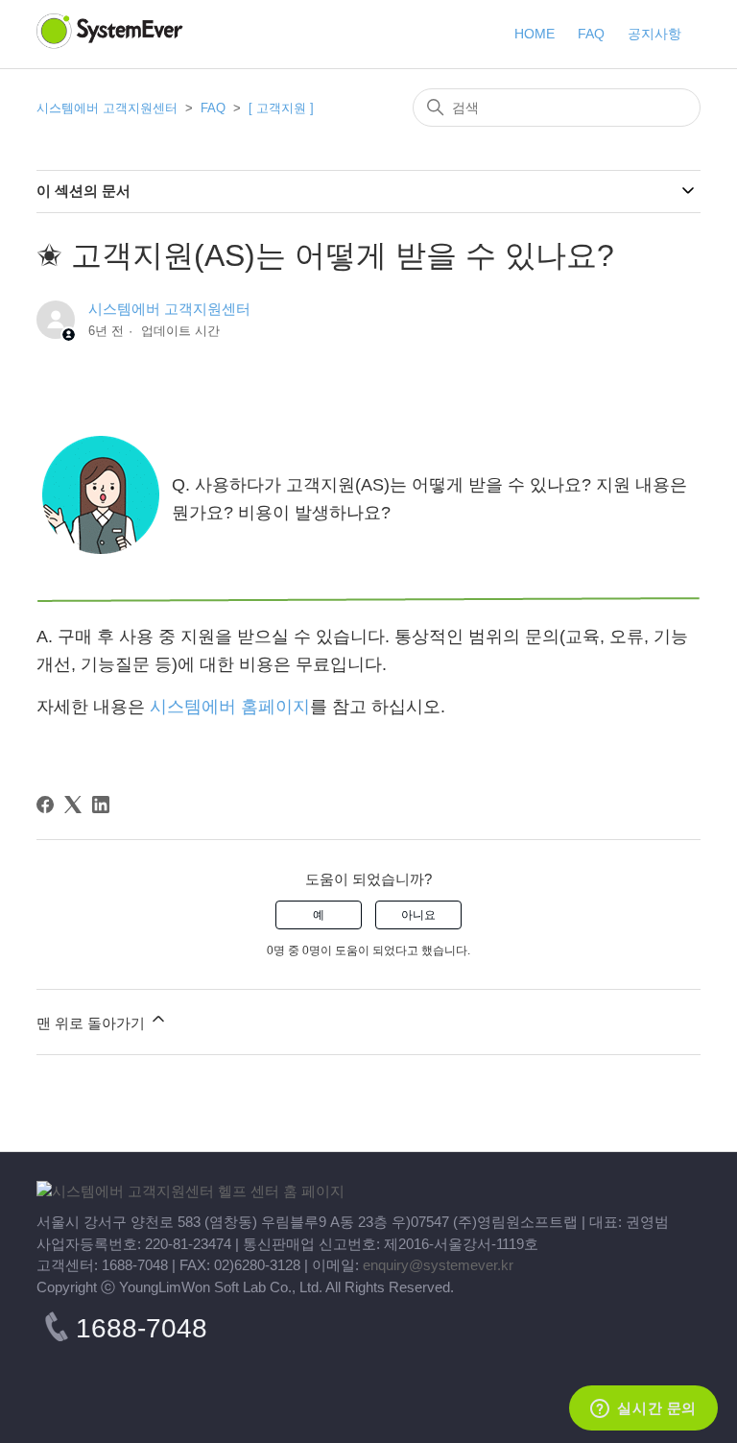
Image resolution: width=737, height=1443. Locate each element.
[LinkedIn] (100, 804)
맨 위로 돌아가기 (92, 1023)
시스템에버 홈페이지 (230, 706)
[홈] (190, 1191)
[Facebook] (45, 804)
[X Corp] (73, 804)
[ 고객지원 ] (281, 108)
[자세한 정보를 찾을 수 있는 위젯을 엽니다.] (643, 1409)
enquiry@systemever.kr (438, 1265)
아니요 (418, 915)
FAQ (215, 108)
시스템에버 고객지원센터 (107, 108)
